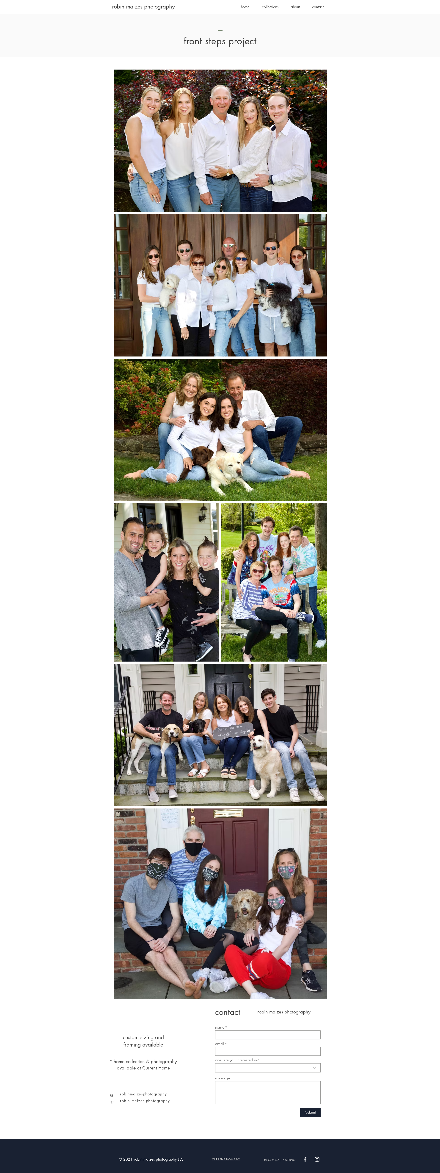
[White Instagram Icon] (317, 1159)
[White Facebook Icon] (305, 1159)
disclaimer (289, 1160)
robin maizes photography (143, 6)
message (222, 1078)
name (219, 1027)
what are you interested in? (236, 1060)
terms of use (271, 1160)
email (219, 1044)
